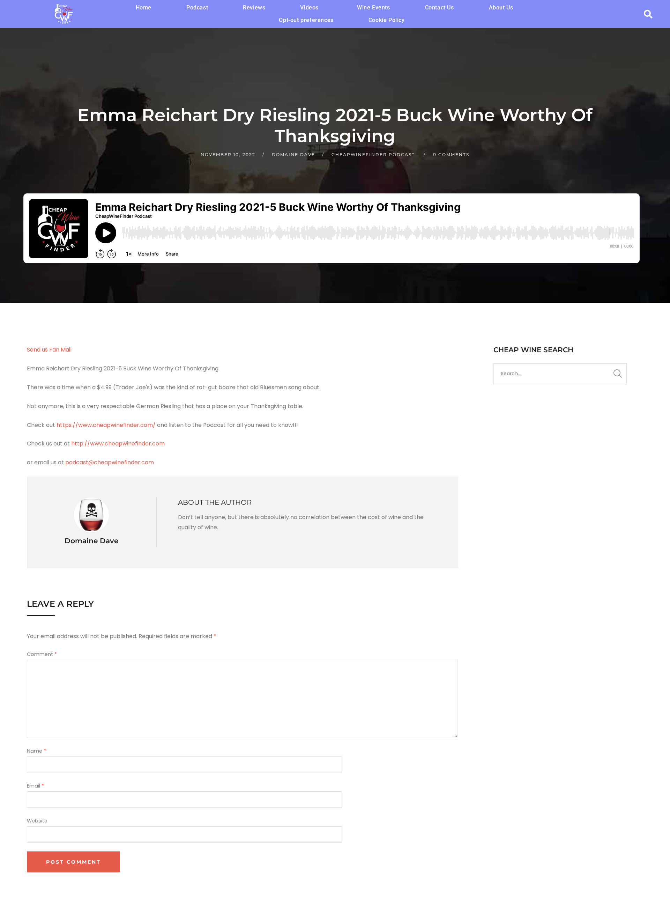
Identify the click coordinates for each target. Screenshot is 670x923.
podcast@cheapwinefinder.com (109, 462)
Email (35, 785)
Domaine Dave (293, 154)
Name (36, 750)
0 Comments (451, 154)
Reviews (254, 7)
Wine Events (373, 7)
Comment (42, 654)
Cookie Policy (386, 20)
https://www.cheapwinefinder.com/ (106, 425)
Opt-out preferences (306, 20)
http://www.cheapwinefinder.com (118, 444)
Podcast (197, 7)
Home (143, 7)
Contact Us (439, 7)
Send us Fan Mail (49, 350)
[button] (311, 7)
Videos (309, 7)
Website (37, 820)
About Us (501, 7)
